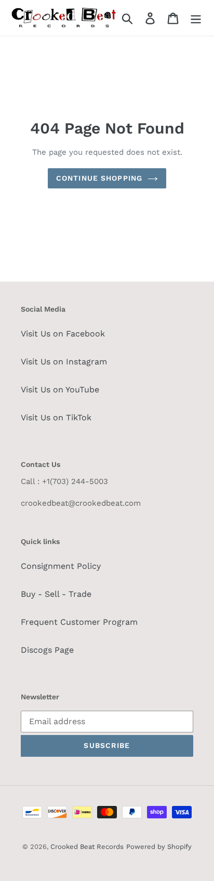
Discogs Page (47, 650)
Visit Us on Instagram (64, 361)
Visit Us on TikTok (56, 417)
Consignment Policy (61, 566)
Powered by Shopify (159, 846)
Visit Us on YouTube (60, 389)
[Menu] (195, 18)
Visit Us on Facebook (63, 334)
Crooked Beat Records (87, 846)
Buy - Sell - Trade (56, 594)
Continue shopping (99, 178)
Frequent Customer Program (79, 622)
